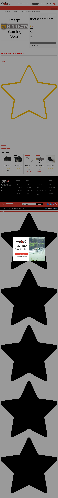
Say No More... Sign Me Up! (21, 254)
